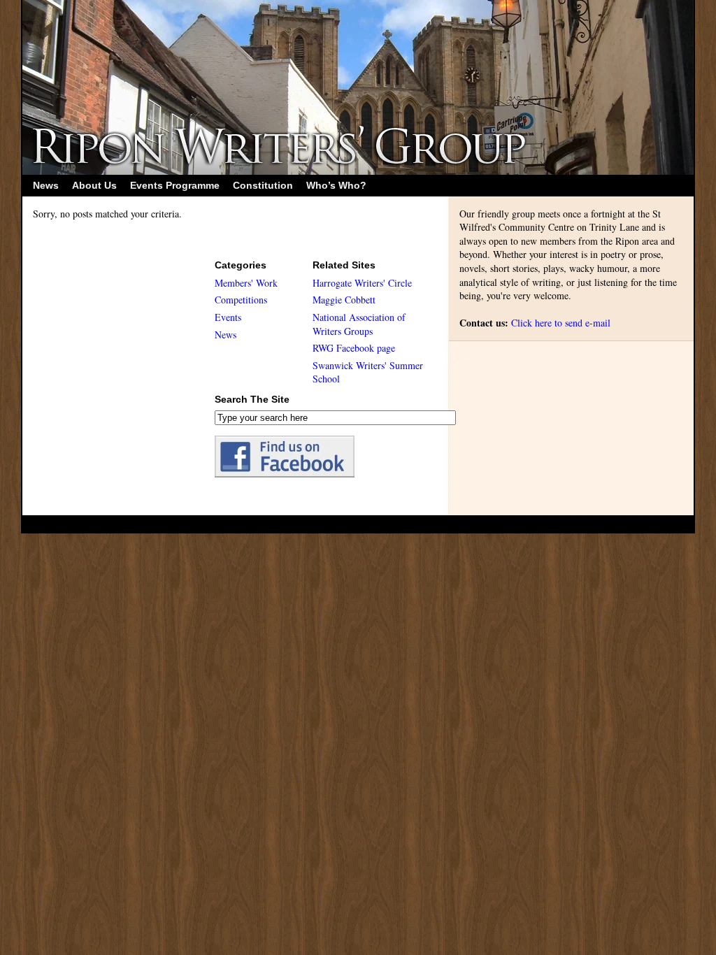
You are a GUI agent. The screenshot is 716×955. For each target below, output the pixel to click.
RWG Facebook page (354, 347)
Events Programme (175, 185)
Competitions (241, 299)
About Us (94, 185)
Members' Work (246, 282)
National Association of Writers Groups (359, 324)
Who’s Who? (336, 185)
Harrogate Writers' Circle (362, 282)
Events (228, 317)
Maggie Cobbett (344, 299)
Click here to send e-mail (560, 322)
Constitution (263, 185)
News (46, 185)
